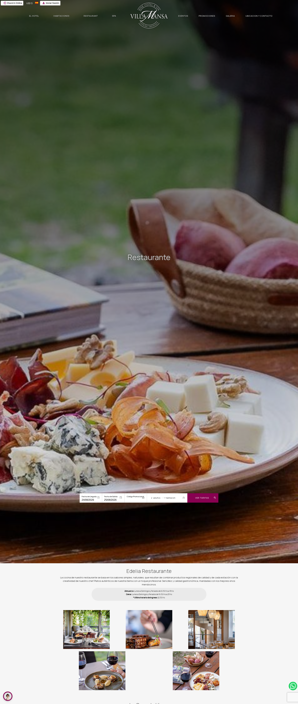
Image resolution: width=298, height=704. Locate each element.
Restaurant (91, 15)
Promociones (207, 15)
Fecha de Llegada (89, 496)
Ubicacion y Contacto (259, 15)
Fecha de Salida (110, 496)
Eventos (183, 15)
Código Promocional (135, 496)
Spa (114, 15)
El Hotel (34, 15)
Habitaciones (61, 15)
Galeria (230, 15)
